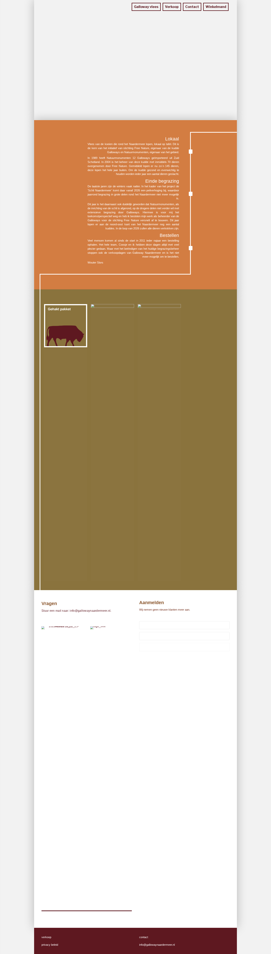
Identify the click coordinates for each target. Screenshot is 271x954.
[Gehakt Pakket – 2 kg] (65, 325)
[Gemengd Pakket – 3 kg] (112, 442)
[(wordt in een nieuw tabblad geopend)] (98, 764)
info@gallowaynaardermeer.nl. (90, 610)
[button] (184, 647)
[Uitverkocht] (159, 442)
